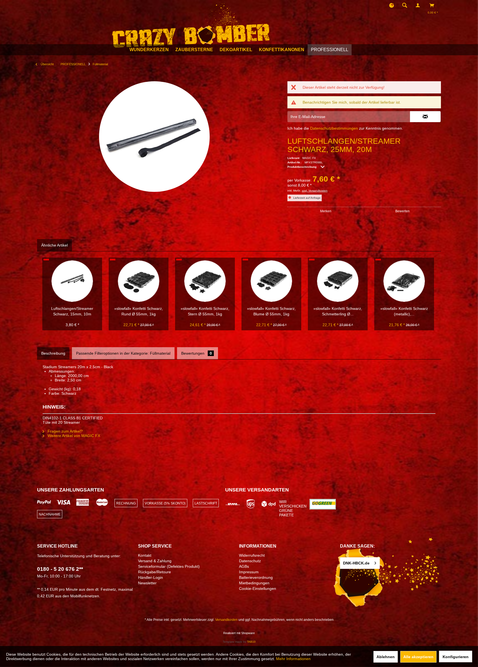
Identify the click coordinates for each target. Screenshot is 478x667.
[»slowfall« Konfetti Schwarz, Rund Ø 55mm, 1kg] (138, 281)
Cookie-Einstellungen (257, 588)
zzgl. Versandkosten (315, 190)
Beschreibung (53, 353)
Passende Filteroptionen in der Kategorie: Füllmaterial (123, 353)
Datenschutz (250, 561)
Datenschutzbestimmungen (334, 128)
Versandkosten (226, 620)
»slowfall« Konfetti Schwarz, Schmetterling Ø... (337, 311)
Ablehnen (385, 657)
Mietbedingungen (254, 583)
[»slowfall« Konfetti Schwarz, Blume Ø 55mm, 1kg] (271, 281)
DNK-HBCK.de (356, 563)
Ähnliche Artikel (54, 245)
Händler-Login (150, 577)
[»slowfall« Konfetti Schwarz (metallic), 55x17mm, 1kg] (404, 281)
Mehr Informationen (293, 658)
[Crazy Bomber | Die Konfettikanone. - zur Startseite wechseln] (190, 24)
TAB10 (251, 641)
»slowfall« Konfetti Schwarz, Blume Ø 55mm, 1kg (271, 311)
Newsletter (147, 583)
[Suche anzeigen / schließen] (404, 5)
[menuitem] (406, 5)
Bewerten (402, 211)
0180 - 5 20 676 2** (60, 569)
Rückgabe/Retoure (154, 572)
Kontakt (144, 555)
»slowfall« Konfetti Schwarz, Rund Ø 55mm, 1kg (138, 311)
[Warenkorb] (433, 5)
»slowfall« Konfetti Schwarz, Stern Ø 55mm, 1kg (205, 311)
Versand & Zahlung (155, 561)
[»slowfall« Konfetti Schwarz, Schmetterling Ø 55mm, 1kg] (337, 281)
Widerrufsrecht (252, 555)
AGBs (244, 566)
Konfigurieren (456, 657)
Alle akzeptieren (418, 657)
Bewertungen (196, 353)
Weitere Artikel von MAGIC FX (73, 435)
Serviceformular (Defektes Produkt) (169, 566)
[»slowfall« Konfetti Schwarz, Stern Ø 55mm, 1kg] (205, 281)
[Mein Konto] (419, 5)
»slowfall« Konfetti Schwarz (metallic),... (404, 311)
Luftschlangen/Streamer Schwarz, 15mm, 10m (72, 311)
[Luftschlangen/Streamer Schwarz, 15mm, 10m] (72, 281)
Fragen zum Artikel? (64, 431)
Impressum (249, 572)
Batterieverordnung (256, 577)
